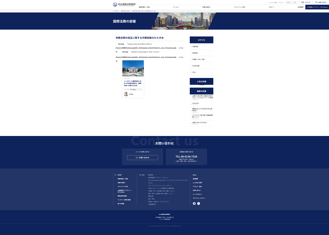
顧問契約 (150, 175)
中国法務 (195, 46)
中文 (295, 2)
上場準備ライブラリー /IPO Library (124, 191)
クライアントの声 (239, 7)
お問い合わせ (322, 2)
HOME (119, 175)
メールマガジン (197, 194)
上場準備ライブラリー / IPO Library (317, 7)
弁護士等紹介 (206, 7)
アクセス (281, 2)
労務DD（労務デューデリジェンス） (158, 201)
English (288, 2)
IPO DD (150, 183)
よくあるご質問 (273, 2)
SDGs (194, 72)
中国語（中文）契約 (198, 59)
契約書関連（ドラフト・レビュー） (158, 177)
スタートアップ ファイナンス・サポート (160, 185)
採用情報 (300, 7)
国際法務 (150, 196)
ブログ (271, 7)
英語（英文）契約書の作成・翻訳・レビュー (161, 193)
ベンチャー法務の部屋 (124, 200)
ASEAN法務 (195, 66)
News (194, 175)
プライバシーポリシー (199, 198)
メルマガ (307, 2)
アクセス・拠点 (197, 186)
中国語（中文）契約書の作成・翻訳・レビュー (161, 191)
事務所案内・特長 (144, 7)
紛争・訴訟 (151, 199)
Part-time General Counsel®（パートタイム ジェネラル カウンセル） (168, 180)
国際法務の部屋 (122, 196)
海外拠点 (195, 53)
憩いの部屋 (121, 203)
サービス (176, 7)
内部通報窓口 (152, 204)
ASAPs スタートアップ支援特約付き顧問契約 (161, 188)
